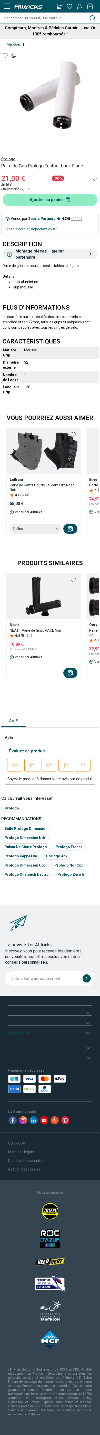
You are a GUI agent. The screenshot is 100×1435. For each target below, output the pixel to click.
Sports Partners (42, 219)
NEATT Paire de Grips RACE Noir (35, 630)
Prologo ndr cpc (68, 865)
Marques (14, 44)
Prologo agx (56, 856)
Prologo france (69, 847)
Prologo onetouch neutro (27, 874)
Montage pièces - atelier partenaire (39, 254)
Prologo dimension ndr (25, 838)
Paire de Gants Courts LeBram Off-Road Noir (42, 487)
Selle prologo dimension (26, 829)
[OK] (87, 978)
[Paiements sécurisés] (32, 1084)
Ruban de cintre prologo (26, 847)
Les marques (19, 1032)
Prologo (8, 159)
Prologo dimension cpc (25, 865)
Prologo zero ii (70, 874)
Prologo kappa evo (21, 856)
